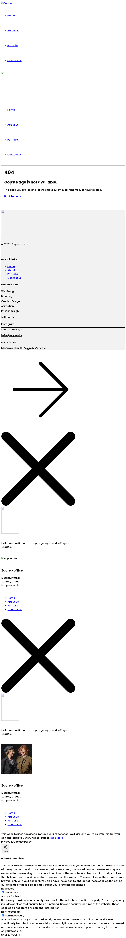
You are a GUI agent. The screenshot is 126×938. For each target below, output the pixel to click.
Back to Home (13, 196)
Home (11, 266)
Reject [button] (45, 838)
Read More (56, 838)
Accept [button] (36, 838)
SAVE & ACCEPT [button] (10, 935)
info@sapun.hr (11, 335)
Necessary (11, 892)
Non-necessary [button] (10, 912)
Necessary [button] (7, 888)
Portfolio (12, 274)
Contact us (14, 278)
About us (13, 270)
